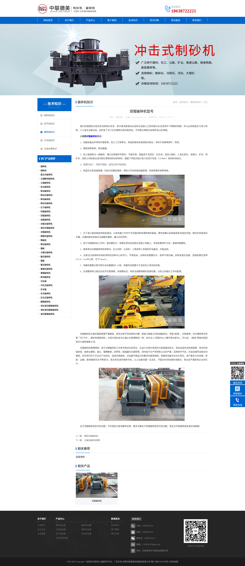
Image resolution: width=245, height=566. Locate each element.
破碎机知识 (49, 132)
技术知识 (133, 20)
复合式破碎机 (46, 175)
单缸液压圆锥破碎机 (49, 310)
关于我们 (69, 20)
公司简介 (41, 525)
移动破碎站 (45, 191)
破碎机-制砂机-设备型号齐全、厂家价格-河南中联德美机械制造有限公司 (118, 562)
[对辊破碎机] (97, 485)
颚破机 (44, 240)
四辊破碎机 (45, 211)
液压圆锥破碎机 (47, 314)
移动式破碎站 (46, 195)
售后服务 (175, 20)
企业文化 (41, 529)
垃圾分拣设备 (62, 538)
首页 (175, 102)
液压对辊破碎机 (47, 228)
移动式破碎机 (46, 203)
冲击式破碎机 (46, 285)
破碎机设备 (86, 525)
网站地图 (174, 562)
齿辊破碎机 (45, 220)
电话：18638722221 (144, 532)
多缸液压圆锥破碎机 (49, 306)
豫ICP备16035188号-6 (160, 562)
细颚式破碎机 (46, 236)
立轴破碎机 (45, 183)
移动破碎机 (45, 199)
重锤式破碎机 (46, 269)
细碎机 (44, 166)
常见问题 (154, 20)
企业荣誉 (41, 534)
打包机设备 (61, 529)
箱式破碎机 (45, 257)
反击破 (44, 289)
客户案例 (111, 20)
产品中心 (90, 20)
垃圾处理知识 (50, 149)
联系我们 (196, 20)
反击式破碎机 (46, 298)
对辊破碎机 (45, 232)
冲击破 (44, 281)
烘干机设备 (61, 534)
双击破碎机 (45, 187)
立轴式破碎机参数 (92, 440)
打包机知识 (49, 140)
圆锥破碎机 (45, 302)
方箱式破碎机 (46, 252)
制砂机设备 (61, 525)
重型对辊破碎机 (91, 436)
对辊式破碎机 (46, 224)
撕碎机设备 (86, 529)
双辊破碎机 (45, 216)
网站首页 (48, 20)
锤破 (43, 261)
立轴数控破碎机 (47, 179)
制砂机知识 (49, 115)
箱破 (43, 248)
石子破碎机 (45, 207)
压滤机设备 (86, 534)
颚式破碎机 (45, 244)
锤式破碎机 (45, 265)
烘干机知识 (49, 124)
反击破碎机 (45, 293)
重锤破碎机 (45, 273)
